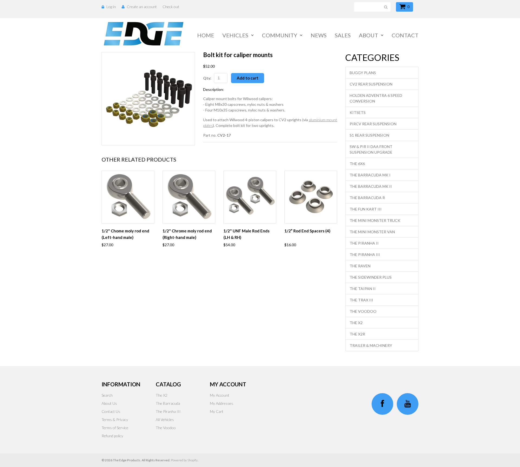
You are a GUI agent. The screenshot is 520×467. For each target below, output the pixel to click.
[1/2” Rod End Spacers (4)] (310, 197)
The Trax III (361, 300)
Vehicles (235, 35)
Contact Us (111, 411)
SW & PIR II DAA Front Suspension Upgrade (371, 149)
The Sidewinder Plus (371, 277)
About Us (109, 403)
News (319, 35)
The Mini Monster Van (372, 231)
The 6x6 (357, 163)
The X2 (356, 322)
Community (279, 35)
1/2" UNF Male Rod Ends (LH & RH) (246, 234)
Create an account (142, 6)
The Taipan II (363, 288)
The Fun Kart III (366, 209)
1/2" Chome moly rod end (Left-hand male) (125, 234)
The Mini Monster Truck (375, 220)
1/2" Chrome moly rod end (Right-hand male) (187, 234)
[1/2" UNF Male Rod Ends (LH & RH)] (249, 197)
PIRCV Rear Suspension (373, 123)
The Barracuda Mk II (371, 186)
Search (107, 395)
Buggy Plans (363, 72)
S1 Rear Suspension (369, 135)
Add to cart (247, 77)
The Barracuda (168, 403)
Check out (170, 6)
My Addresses (221, 403)
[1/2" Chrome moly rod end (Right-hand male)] (188, 197)
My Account (219, 395)
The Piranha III (365, 254)
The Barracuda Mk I (370, 175)
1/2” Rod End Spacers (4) (307, 230)
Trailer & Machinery (371, 345)
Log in (111, 6)
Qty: (207, 78)
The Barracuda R (367, 197)
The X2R (357, 334)
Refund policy (112, 435)
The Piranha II (364, 243)
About (368, 35)
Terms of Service (115, 427)
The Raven (360, 266)
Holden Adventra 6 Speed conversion (376, 98)
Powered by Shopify (184, 460)
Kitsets (358, 112)
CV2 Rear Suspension (371, 84)
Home (205, 35)
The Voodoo (363, 311)
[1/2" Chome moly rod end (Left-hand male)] (128, 197)
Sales (343, 35)
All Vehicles (165, 419)
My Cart (216, 411)
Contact (405, 35)
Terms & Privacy (115, 419)
